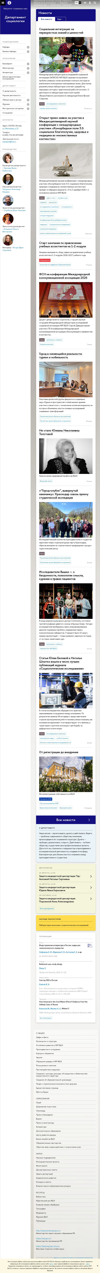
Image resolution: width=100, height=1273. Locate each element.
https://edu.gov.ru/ (43, 1238)
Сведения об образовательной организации (53, 1080)
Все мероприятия (47, 908)
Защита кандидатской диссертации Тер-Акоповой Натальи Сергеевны (59, 878)
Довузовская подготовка (46, 1106)
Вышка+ (39, 1119)
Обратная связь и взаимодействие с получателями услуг (58, 1147)
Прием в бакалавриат (44, 1115)
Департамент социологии (15, 19)
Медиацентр (41, 1213)
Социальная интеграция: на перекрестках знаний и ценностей (61, 30)
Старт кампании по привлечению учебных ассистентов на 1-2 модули (62, 244)
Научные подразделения (45, 1158)
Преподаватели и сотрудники (48, 1049)
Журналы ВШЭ (42, 1217)
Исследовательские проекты (47, 1162)
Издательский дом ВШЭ (45, 1200)
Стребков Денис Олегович (15, 210)
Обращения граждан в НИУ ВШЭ (49, 1061)
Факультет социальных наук (15, 8)
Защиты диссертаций (44, 1174)
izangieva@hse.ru (9, 141)
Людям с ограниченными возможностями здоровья (56, 1084)
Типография (40, 1209)
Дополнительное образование (48, 1131)
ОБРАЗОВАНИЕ (43, 1098)
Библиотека (40, 1196)
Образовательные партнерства (48, 1143)
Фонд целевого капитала (46, 1065)
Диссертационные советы (46, 1170)
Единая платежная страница (47, 1088)
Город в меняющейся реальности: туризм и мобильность (60, 355)
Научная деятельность (11, 95)
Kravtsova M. (44, 1008)
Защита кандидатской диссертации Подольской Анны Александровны (57, 900)
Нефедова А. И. (45, 952)
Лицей (38, 1102)
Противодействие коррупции (48, 1069)
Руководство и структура (46, 1041)
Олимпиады (40, 1111)
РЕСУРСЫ (40, 1192)
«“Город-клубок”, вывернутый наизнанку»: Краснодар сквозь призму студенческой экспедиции (63, 494)
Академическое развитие (46, 1178)
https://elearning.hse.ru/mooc (48, 1246)
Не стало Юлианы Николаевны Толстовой (59, 432)
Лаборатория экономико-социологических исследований (63, 925)
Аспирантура (41, 1127)
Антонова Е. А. (72, 952)
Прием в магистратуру (45, 1123)
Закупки (39, 1057)
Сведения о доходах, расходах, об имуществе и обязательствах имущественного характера (61, 1074)
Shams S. (42, 968)
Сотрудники (8, 113)
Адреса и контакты (59, 1258)
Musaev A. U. (55, 1008)
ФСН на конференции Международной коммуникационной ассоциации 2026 (64, 276)
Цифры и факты (42, 1037)
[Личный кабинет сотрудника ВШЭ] (90, 2)
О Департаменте (47, 828)
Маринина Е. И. (59, 952)
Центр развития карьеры (46, 1135)
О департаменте (9, 91)
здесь (51, 1264)
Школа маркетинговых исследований (11, 78)
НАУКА (39, 1154)
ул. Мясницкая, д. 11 (10, 128)
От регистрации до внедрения (58, 752)
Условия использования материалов (80, 1258)
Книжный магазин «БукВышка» (48, 1205)
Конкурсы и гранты (43, 1182)
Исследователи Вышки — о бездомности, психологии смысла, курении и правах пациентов (61, 575)
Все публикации (45, 1018)
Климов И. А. (44, 984)
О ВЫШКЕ (40, 1033)
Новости (45, 12)
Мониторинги (41, 1166)
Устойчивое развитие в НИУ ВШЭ (49, 1045)
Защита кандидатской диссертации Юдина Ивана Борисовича (57, 889)
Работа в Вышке (42, 1092)
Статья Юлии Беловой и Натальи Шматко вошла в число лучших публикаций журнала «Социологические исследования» (61, 663)
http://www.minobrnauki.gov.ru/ (48, 1230)
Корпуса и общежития (45, 1053)
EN (80, 2)
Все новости (65, 819)
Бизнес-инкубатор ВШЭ (45, 1139)
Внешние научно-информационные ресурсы (53, 1186)
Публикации (45, 936)
